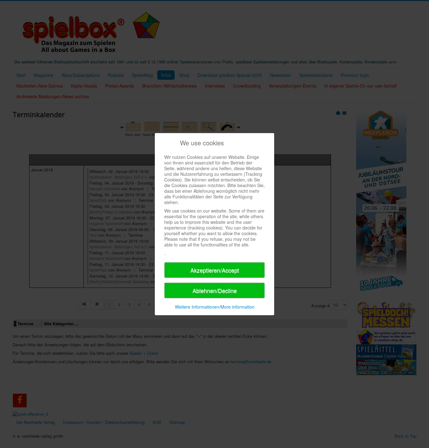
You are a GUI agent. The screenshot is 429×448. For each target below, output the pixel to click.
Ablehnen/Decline (215, 290)
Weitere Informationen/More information (214, 307)
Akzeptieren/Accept (214, 270)
